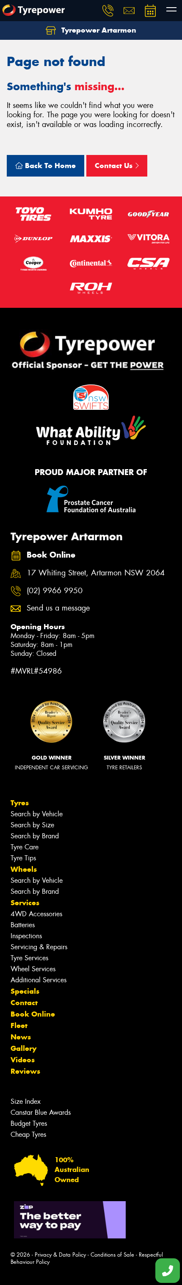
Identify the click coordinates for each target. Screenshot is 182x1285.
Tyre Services (29, 957)
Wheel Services (33, 968)
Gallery (23, 1048)
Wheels (24, 869)
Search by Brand (35, 836)
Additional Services (38, 979)
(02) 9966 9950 (55, 591)
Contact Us (115, 165)
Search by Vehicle (37, 814)
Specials (25, 991)
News (21, 1037)
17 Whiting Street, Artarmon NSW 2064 (96, 573)
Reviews (25, 1071)
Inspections (26, 935)
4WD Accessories (36, 913)
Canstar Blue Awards (41, 1112)
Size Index (26, 1101)
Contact (24, 1002)
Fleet (19, 1025)
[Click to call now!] (107, 10)
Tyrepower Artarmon (97, 30)
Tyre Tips (23, 858)
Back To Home (49, 165)
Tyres (20, 802)
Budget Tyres (29, 1123)
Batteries (23, 924)
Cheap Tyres (28, 1134)
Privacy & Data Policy (60, 1254)
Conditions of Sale (112, 1254)
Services (25, 902)
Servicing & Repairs (39, 946)
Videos (23, 1059)
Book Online (33, 1014)
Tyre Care (25, 847)
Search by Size (32, 825)
